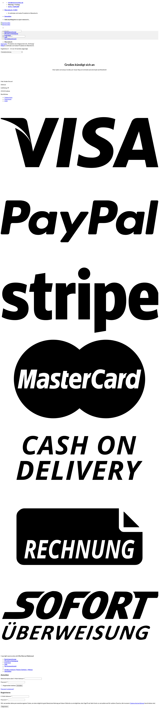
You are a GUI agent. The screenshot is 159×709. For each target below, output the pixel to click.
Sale (5, 37)
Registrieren (4, 706)
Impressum (7, 99)
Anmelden (19, 685)
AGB (6, 101)
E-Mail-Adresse (6, 696)
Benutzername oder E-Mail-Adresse (12, 678)
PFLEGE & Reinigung (11, 33)
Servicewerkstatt (10, 39)
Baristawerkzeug (10, 32)
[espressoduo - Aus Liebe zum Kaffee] (5, 23)
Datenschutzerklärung (137, 703)
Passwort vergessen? (7, 689)
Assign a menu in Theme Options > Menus (18, 669)
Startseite (4, 44)
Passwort (4, 682)
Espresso (7, 35)
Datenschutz (8, 97)
